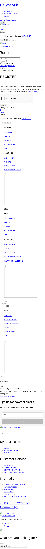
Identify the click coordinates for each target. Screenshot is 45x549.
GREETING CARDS (10, 320)
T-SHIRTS (7, 162)
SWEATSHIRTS (9, 166)
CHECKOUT (8, 11)
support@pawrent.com (8, 20)
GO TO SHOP (26, 36)
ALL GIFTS (8, 316)
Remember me (8, 63)
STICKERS (7, 335)
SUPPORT (7, 16)
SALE (6, 148)
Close (2, 30)
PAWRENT (8, 140)
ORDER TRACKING (11, 14)
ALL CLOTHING (9, 158)
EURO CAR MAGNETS (12, 324)
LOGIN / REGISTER (6, 46)
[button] (22, 27)
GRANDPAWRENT (10, 144)
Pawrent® (9, 5)
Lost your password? (7, 66)
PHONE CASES (9, 331)
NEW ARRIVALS (9, 132)
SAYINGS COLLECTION (12, 170)
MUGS (6, 327)
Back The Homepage (7, 396)
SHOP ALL (8, 136)
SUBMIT (22, 421)
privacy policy (33, 92)
